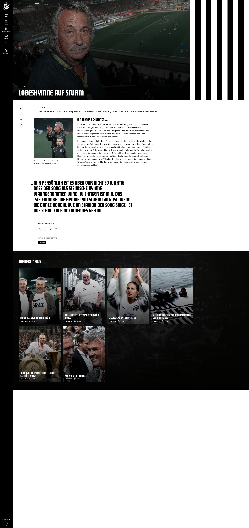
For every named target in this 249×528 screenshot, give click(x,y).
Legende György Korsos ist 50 (122, 317)
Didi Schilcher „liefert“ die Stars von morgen (82, 316)
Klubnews (42, 242)
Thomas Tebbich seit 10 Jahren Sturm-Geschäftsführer (37, 374)
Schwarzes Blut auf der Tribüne (35, 317)
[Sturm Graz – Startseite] (6, 6)
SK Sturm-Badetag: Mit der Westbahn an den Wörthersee (172, 316)
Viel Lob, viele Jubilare (75, 375)
